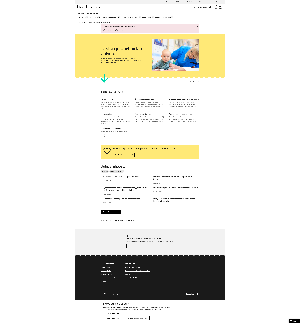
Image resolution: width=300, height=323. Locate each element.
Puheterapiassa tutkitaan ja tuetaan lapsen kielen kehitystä (172, 178)
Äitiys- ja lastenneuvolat (144, 99)
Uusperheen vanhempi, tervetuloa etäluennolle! (122, 199)
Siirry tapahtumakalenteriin (125, 155)
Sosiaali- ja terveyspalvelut (88, 22)
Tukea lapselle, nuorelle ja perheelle (184, 99)
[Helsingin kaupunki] (104, 294)
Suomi (194, 7)
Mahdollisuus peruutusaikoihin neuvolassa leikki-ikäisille (175, 188)
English (205, 7)
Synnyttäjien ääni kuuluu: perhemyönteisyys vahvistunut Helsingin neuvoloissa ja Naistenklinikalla (125, 189)
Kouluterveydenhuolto (144, 114)
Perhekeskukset (107, 99)
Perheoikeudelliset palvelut (180, 114)
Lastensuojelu (106, 114)
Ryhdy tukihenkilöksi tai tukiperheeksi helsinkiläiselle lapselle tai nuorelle (174, 200)
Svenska (199, 7)
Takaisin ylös (191, 294)
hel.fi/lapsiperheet (128, 220)
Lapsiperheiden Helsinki (111, 129)
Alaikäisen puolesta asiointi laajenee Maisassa (121, 177)
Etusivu (79, 22)
